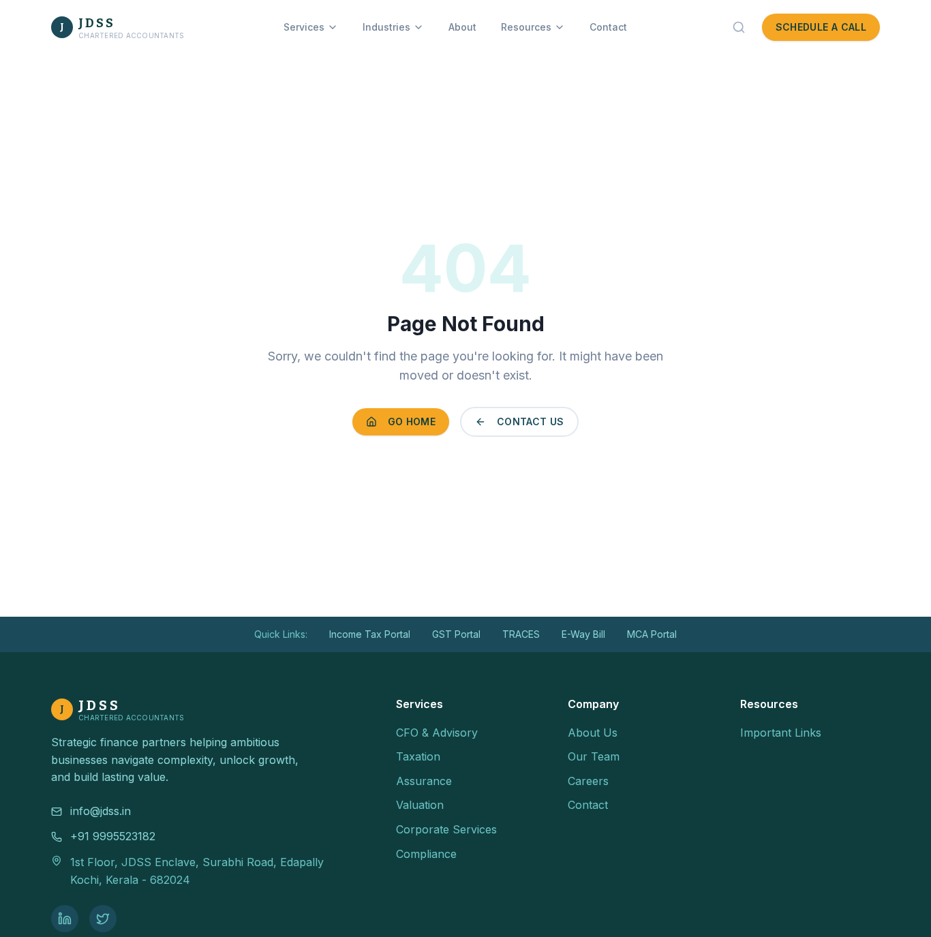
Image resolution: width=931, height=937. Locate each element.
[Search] (739, 27)
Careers (588, 781)
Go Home (412, 421)
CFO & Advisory (437, 732)
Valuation (420, 805)
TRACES (521, 634)
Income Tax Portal (369, 634)
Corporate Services (446, 829)
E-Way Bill (583, 634)
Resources (526, 27)
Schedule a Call (821, 27)
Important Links (780, 732)
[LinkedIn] (64, 918)
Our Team (594, 756)
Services (304, 27)
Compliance (426, 854)
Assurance (424, 781)
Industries (386, 27)
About (462, 27)
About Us (592, 732)
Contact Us (530, 421)
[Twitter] (103, 918)
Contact (608, 27)
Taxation (418, 756)
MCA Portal (652, 634)
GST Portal (456, 634)
